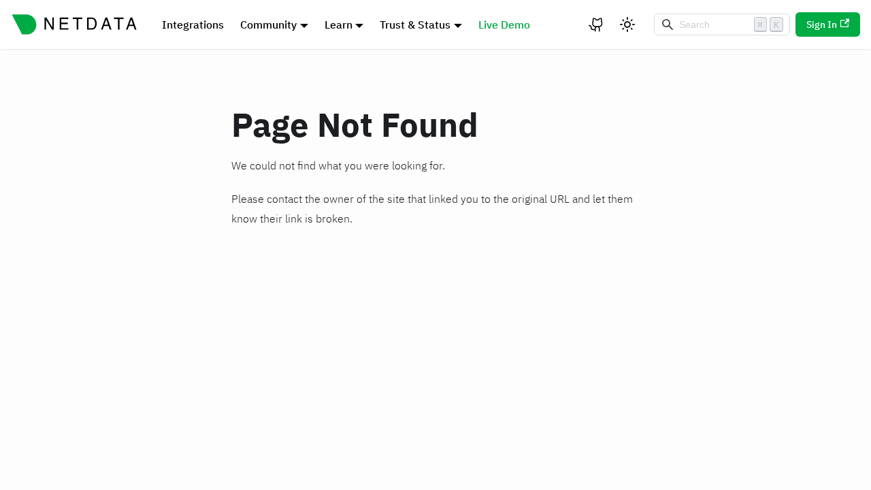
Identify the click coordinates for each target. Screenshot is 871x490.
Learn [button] (338, 24)
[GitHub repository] (596, 24)
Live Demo (504, 24)
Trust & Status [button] (415, 24)
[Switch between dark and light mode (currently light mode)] (627, 24)
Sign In (821, 24)
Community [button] (268, 24)
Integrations (193, 24)
